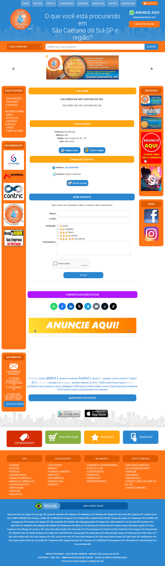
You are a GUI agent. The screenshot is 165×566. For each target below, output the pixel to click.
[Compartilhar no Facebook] (62, 306)
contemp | (73, 378)
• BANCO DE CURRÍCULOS (21, 481)
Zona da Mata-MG (82, 544)
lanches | (77, 382)
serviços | (50, 386)
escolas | (53, 382)
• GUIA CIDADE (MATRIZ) (136, 465)
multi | (90, 386)
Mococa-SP (93, 525)
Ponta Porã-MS (110, 529)
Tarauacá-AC (90, 540)
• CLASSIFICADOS (17, 475)
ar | (97, 389)
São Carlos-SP (148, 533)
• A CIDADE (13, 465)
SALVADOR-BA (66, 533)
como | (115, 378)
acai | (109, 382)
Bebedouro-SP (88, 514)
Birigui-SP (112, 514)
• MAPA (9, 114)
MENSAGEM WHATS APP (144, 17)
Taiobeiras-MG (55, 540)
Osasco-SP (38, 529)
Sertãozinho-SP (148, 537)
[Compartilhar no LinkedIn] (70, 306)
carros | (59, 386)
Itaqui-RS (104, 522)
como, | (107, 386)
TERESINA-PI (103, 540)
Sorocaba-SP (41, 540)
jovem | (43, 378)
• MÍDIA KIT (52, 468)
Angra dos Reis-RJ (15, 514)
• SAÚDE (9, 127)
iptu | (125, 386)
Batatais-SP (74, 514)
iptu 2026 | (43, 383)
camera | (63, 378)
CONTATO (112, 3)
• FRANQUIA (130, 471)
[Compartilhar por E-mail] (96, 306)
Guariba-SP (33, 522)
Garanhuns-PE (138, 518)
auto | (123, 382)
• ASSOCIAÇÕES (13, 98)
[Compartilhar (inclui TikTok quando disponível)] (113, 306)
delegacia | (68, 386)
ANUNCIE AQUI (128, 3)
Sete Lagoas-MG (16, 540)
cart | (42, 386)
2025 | (103, 382)
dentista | (33, 378)
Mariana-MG (43, 525)
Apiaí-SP (30, 514)
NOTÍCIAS (38, 3)
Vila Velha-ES (132, 540)
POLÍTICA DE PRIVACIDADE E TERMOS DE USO (83, 561)
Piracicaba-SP (78, 529)
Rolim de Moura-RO (39, 533)
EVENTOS (50, 3)
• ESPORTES (11, 105)
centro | (96, 378)
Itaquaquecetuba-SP (89, 522)
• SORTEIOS (14, 491)
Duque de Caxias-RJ (121, 518)
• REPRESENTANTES (96, 481)
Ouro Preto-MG (51, 529)
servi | (131, 382)
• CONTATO (53, 484)
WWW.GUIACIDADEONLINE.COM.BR (77, 557)
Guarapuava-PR (19, 522)
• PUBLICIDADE (54, 465)
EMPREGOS (83, 3)
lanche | (86, 382)
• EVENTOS (14, 471)
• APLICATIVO (15, 494)
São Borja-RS (135, 533)
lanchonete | (88, 389)
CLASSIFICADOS (66, 3)
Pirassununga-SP (94, 529)
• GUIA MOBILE (131, 475)
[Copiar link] (104, 306)
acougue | (66, 382)
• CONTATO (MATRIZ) (135, 488)
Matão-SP (54, 525)
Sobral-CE (29, 540)
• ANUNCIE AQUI (55, 481)
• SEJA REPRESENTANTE (137, 468)
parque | (107, 378)
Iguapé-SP (44, 522)
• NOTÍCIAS (14, 468)
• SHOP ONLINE (16, 488)
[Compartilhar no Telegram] (87, 306)
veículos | (103, 389)
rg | (80, 389)
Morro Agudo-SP (140, 525)
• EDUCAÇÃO (11, 102)
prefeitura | (33, 386)
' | (127, 382)
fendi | (114, 386)
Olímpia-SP (26, 529)
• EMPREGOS (92, 475)
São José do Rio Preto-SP (63, 537)
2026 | (77, 386)
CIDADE (25, 3)
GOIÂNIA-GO (152, 518)
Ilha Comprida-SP (59, 522)
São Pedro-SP (133, 537)
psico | (53, 378)
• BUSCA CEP (12, 118)
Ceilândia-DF (57, 518)
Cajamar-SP (137, 514)
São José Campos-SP (40, 537)
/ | (101, 378)
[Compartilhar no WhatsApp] (53, 306)
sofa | (68, 389)
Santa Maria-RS (96, 533)
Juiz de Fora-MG (132, 522)
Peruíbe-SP (65, 529)
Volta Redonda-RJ (147, 540)
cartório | (123, 378)
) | (72, 389)
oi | (59, 382)
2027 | (61, 389)
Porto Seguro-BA (136, 529)
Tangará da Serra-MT (72, 540)
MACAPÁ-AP (17, 525)
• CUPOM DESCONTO (19, 484)
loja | (120, 386)
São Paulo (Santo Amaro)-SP (112, 537)
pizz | (76, 389)
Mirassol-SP (81, 525)
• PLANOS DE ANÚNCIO (58, 471)
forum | (116, 382)
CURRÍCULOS (98, 3)
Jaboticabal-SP (117, 522)
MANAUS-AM (30, 525)
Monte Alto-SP (107, 525)
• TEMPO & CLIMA (14, 131)
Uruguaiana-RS (117, 540)
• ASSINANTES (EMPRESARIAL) (102, 465)
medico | (98, 386)
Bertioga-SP (101, 514)
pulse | (95, 382)
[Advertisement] (13, 298)
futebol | (85, 378)
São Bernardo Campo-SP (116, 533)
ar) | (34, 382)
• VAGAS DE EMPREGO (19, 478)
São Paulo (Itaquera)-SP (87, 537)
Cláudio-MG (83, 518)
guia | (133, 378)
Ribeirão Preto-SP (21, 533)
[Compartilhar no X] (79, 306)
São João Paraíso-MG (18, 537)
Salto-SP (53, 533)
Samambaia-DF (81, 533)
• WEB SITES (53, 475)
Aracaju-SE (40, 514)
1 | (129, 378)
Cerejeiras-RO (70, 518)
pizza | (83, 386)
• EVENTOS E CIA (94, 468)
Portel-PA (123, 529)
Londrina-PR (147, 522)
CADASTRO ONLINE (144, 24)
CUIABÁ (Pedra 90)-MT (100, 518)
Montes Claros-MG (123, 525)
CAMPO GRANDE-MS (20, 518)
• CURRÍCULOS (93, 478)
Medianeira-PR (67, 525)
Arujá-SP (51, 514)
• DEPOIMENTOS (55, 478)
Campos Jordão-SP (41, 518)
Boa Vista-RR (125, 514)
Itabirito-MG (73, 522)
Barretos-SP (62, 514)
